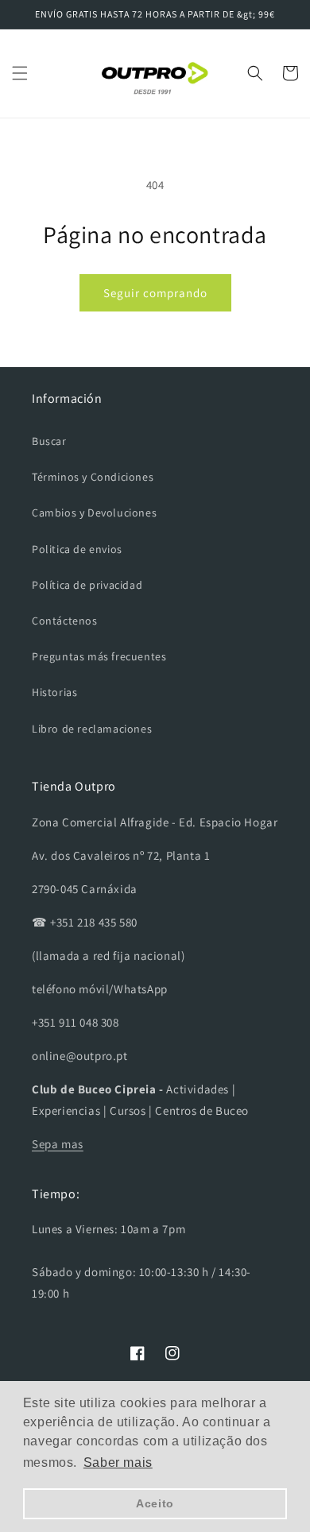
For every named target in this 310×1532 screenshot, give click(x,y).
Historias (54, 692)
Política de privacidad (87, 585)
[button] (19, 73)
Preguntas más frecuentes (99, 656)
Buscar (49, 441)
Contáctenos (65, 620)
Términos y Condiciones (92, 477)
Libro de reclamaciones (92, 729)
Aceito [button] (155, 1503)
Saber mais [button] (118, 1462)
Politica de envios (77, 549)
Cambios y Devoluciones (94, 512)
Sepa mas (57, 1143)
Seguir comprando (155, 292)
